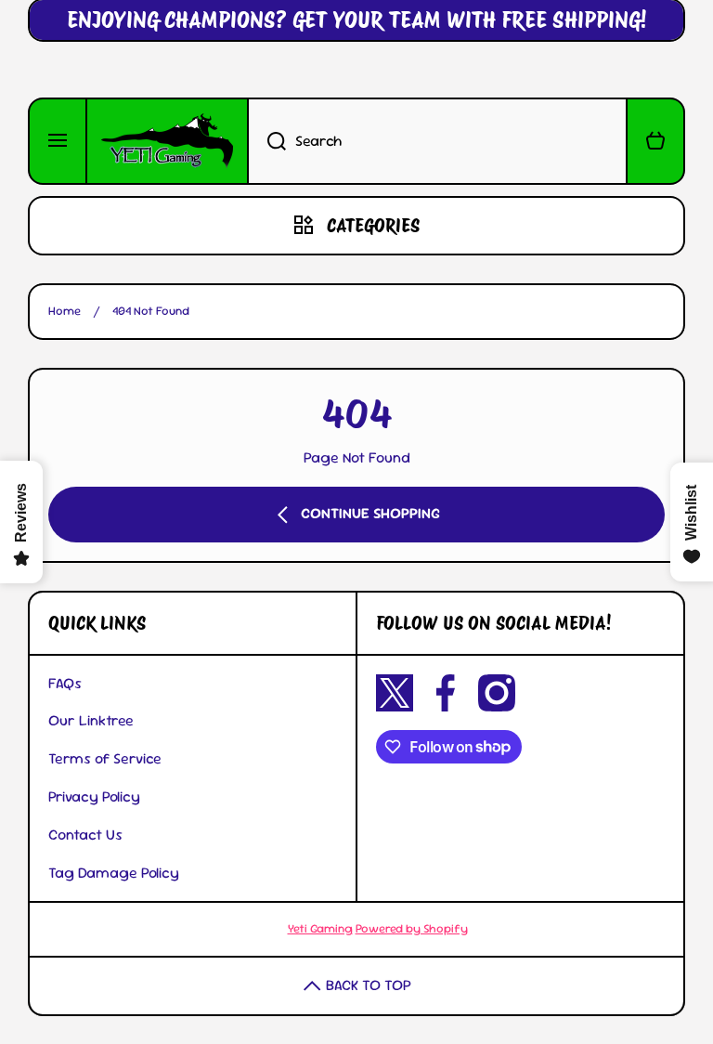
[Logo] (167, 141)
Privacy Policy (94, 796)
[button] (655, 141)
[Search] (266, 141)
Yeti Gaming (320, 928)
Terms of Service (105, 758)
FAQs (65, 683)
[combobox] (437, 141)
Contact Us (85, 834)
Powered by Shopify (412, 928)
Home (64, 311)
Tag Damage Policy (113, 872)
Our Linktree (91, 720)
